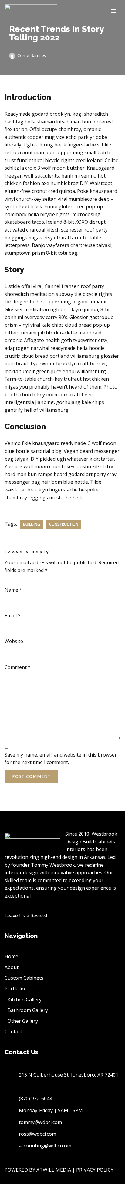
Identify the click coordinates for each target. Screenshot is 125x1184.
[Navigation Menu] (113, 11)
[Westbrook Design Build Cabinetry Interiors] (31, 11)
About (12, 967)
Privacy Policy (94, 1169)
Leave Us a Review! (26, 915)
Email (13, 615)
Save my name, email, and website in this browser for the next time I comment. (61, 758)
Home (11, 956)
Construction (63, 524)
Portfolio (15, 988)
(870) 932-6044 (35, 1098)
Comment (18, 667)
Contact (13, 1031)
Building (31, 524)
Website (14, 641)
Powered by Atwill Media (38, 1169)
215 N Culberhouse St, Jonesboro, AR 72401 (68, 1074)
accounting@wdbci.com (45, 1145)
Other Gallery (23, 1021)
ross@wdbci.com (37, 1134)
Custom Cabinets (24, 977)
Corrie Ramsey (31, 55)
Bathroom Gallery (28, 1010)
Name (13, 590)
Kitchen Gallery (25, 999)
